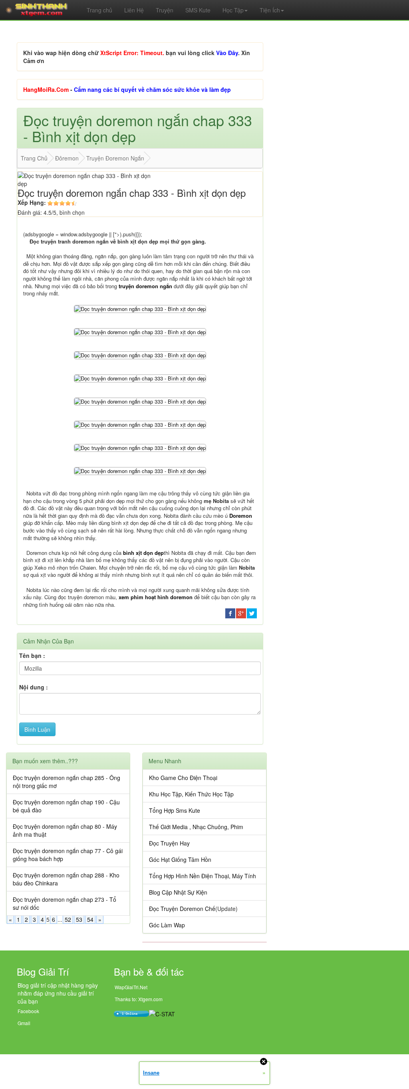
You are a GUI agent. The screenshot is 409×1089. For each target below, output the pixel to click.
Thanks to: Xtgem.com (139, 999)
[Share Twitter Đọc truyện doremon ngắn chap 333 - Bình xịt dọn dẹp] (252, 612)
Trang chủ (99, 10)
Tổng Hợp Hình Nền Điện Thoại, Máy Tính (202, 876)
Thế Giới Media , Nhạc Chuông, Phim (196, 827)
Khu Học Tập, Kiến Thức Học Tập (191, 794)
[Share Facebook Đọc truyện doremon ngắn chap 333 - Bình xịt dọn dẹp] (230, 612)
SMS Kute (197, 10)
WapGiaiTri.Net (131, 987)
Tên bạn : (32, 655)
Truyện (164, 10)
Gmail (24, 1023)
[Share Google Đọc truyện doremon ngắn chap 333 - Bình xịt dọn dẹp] (241, 612)
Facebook (28, 1011)
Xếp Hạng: (32, 202)
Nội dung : (33, 687)
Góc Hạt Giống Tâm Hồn (180, 859)
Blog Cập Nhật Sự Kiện (178, 892)
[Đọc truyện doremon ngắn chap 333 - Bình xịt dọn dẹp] (140, 308)
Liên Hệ (134, 10)
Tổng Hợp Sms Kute (174, 810)
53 (79, 919)
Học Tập (233, 10)
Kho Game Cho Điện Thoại (183, 778)
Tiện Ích (270, 10)
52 (68, 919)
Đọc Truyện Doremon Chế (182, 909)
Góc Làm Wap (167, 925)
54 (90, 919)
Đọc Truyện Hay (169, 843)
